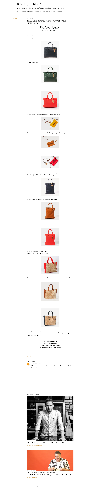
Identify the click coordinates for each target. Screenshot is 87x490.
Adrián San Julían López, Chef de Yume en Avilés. (48, 443)
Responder (34, 369)
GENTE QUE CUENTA (29, 4)
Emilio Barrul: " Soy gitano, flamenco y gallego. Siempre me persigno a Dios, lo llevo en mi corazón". (50, 474)
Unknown (33, 363)
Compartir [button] (14, 18)
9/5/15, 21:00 (38, 363)
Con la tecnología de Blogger (44, 485)
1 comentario (34, 477)
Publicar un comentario (37, 445)
